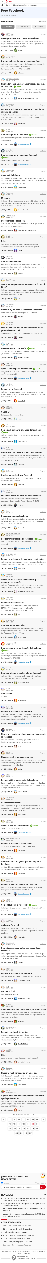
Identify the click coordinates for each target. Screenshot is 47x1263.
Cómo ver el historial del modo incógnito (17, 1226)
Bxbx (3, 241)
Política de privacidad (38, 1251)
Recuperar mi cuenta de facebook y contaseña (22, 559)
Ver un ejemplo (40, 1183)
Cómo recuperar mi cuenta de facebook (19, 155)
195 (14, 1128)
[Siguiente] (43, 1119)
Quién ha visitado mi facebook (15, 825)
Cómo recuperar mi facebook (14, 134)
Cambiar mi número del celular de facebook (21, 673)
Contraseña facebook (11, 261)
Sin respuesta (24, 27)
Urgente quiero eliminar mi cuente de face (20, 61)
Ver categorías (5, 15)
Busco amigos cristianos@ (13, 221)
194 (10, 1128)
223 (32, 1128)
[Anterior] (3, 1119)
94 (28, 1119)
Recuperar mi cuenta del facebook (17, 843)
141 (32, 1119)
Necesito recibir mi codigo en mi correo (19, 1073)
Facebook (33, 5)
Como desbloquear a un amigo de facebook (21, 430)
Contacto (19, 1253)
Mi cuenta (5, 198)
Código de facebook (10, 925)
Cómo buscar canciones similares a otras (17, 1229)
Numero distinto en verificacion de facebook (21, 452)
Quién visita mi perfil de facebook (16, 368)
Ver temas (14, 15)
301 (21, 1133)
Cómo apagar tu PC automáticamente (16, 1238)
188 (14, 1124)
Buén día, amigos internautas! (15, 1032)
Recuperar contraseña (11, 803)
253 (37, 1128)
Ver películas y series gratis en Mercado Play (18, 1235)
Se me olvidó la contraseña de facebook (19, 780)
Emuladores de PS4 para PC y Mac (15, 1232)
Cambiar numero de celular (13, 625)
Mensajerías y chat (20, 5)
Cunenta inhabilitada (10, 175)
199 (23, 1128)
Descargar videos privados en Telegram (17, 1245)
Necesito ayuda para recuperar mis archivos (21, 310)
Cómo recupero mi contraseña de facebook (21, 648)
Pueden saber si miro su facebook (16, 475)
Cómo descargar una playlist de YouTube (17, 1242)
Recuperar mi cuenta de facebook (16, 711)
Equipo (15, 1251)
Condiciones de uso (24, 1251)
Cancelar (5, 412)
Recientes (9, 27)
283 (17, 1133)
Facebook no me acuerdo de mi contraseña (21, 495)
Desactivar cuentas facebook (14, 516)
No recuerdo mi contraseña (13, 348)
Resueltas (40, 27)
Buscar (41, 21)
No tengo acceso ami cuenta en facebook (20, 38)
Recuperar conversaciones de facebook (19, 884)
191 (28, 1124)
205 (28, 1128)
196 (19, 1128)
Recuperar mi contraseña (12, 602)
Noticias (6, 1183)
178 (10, 1124)
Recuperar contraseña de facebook (17, 539)
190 (23, 1124)
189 (19, 1124)
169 (37, 1119)
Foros (8, 5)
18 (19, 1119)
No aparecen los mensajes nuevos (17, 757)
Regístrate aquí (6, 1251)
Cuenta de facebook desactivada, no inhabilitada (23, 1009)
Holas (4, 1055)
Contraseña (6, 693)
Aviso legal (27, 1253)
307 (26, 1133)
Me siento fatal (8, 991)
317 (30, 1133)
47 (23, 1119)
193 (37, 1124)
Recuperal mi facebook (11, 389)
